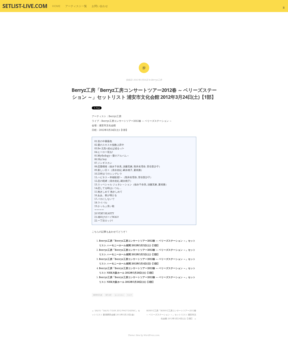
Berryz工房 (156, 79)
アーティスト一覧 (76, 6)
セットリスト (119, 295)
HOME (56, 6)
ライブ (129, 295)
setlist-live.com (24, 6)
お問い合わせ (100, 6)
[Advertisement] (144, 37)
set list (108, 295)
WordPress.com (151, 335)
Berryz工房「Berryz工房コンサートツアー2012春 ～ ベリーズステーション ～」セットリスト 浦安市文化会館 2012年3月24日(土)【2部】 (171, 314)
